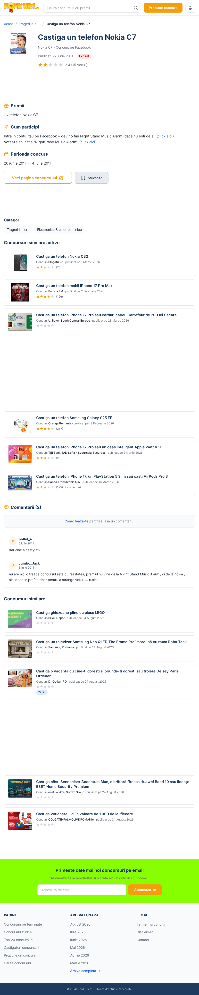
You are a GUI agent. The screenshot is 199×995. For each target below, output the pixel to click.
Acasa (9, 24)
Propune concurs (163, 8)
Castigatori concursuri (21, 947)
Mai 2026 (77, 947)
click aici (165, 136)
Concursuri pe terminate (23, 924)
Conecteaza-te (76, 521)
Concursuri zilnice (18, 932)
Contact (143, 940)
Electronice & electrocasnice (59, 229)
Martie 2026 (79, 963)
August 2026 (80, 924)
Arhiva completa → (85, 971)
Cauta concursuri (17, 963)
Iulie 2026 (78, 932)
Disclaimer (145, 932)
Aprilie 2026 (79, 955)
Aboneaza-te (145, 890)
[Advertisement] (99, 86)
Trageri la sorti (30, 24)
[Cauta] (135, 7)
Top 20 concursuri (18, 940)
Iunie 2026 (78, 940)
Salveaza (95, 178)
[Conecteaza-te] (190, 8)
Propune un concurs (20, 955)
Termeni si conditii (151, 924)
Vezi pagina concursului (34, 177)
